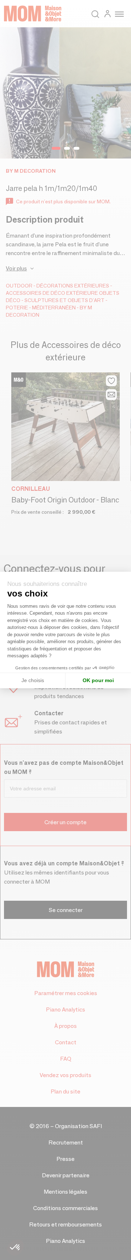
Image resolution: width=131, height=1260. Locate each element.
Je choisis (32, 680)
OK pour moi (98, 680)
